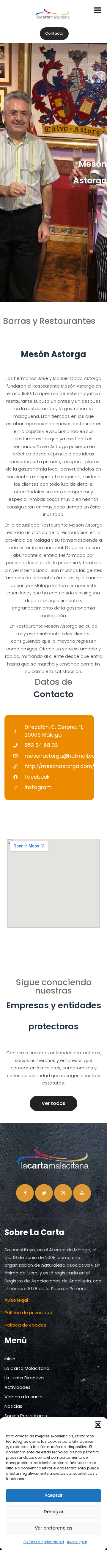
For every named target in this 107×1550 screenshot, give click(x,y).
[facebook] (25, 1193)
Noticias (13, 1406)
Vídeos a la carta (23, 1397)
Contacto (54, 33)
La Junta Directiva (24, 1378)
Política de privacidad (43, 1541)
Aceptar (53, 1495)
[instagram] (63, 1193)
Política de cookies (25, 1325)
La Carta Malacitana (26, 1368)
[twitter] (44, 1193)
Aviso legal (77, 1541)
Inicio (9, 1359)
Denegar (54, 1512)
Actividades (17, 1387)
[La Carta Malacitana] (52, 19)
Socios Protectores (25, 1416)
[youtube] (82, 1193)
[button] (98, 1425)
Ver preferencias (54, 1528)
